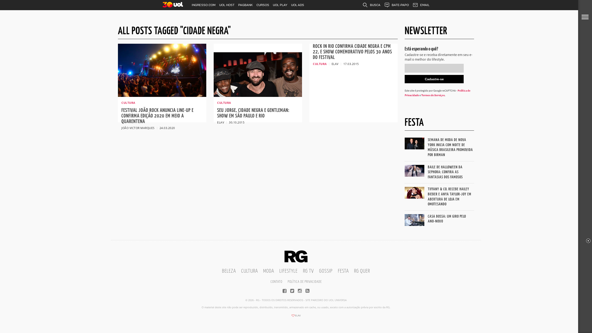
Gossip (326, 271)
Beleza (229, 271)
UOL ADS (297, 5)
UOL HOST (226, 5)
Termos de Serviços (433, 95)
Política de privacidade (305, 282)
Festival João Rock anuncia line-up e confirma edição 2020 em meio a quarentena (157, 116)
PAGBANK (245, 5)
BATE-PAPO (400, 5)
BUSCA (375, 5)
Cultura (249, 271)
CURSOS (262, 5)
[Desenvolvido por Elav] (296, 317)
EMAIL (424, 5)
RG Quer (362, 271)
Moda (268, 271)
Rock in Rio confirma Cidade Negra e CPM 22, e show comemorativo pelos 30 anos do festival (352, 52)
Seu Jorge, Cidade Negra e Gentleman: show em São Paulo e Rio (253, 113)
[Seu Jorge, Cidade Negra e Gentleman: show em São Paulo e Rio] (258, 95)
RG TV (308, 271)
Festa (343, 271)
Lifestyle (288, 271)
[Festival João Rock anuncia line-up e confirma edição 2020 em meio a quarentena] (162, 95)
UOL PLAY (280, 5)
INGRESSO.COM (204, 5)
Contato (276, 282)
